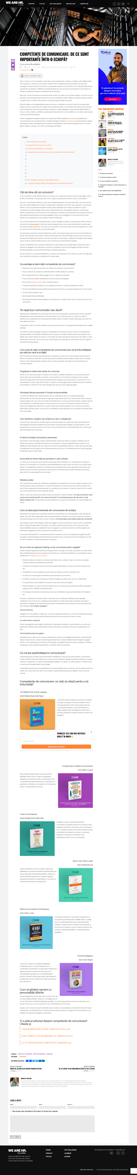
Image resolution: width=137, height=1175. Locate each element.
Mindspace (13, 1071)
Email (40, 1104)
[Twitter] (13, 65)
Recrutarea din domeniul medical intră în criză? (115, 132)
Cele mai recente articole (111, 109)
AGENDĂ (67, 1153)
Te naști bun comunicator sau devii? (39, 145)
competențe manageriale (39, 1054)
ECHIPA (67, 1156)
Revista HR (70, 4)
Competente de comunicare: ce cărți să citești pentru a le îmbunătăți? (50, 152)
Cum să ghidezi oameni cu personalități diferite (43, 180)
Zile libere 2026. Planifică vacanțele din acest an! (116, 140)
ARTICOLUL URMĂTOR (89, 1066)
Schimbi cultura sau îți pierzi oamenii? (115, 149)
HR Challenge (55, 4)
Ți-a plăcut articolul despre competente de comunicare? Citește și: (50, 183)
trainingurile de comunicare (37, 556)
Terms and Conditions (86, 1169)
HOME (48, 1150)
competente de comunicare (25, 1054)
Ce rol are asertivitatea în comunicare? (40, 149)
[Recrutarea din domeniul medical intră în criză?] (102, 133)
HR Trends (110, 111)
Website (70, 1104)
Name (11, 1104)
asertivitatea (70, 121)
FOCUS (48, 1156)
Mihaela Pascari (26, 70)
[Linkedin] (13, 68)
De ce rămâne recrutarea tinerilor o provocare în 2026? (116, 114)
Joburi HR (84, 4)
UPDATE (49, 1153)
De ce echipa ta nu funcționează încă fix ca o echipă (77, 1069)
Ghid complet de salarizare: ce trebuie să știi (46, 1036)
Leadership (23, 50)
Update (31, 4)
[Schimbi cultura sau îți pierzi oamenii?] (102, 151)
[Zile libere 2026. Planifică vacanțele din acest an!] (102, 142)
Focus (42, 4)
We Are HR (86, 1071)
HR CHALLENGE (70, 1150)
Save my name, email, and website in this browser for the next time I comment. (35, 1111)
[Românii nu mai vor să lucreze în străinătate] (102, 124)
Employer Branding (112, 147)
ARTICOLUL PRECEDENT (16, 1066)
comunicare (49, 1054)
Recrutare (110, 120)
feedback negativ (36, 282)
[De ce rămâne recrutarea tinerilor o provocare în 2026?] (102, 115)
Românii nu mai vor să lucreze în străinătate (115, 123)
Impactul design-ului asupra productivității (26, 1069)
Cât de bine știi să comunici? (36, 142)
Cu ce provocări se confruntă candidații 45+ (46, 1043)
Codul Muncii (111, 138)
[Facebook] (13, 61)
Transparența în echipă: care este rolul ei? (45, 1029)
